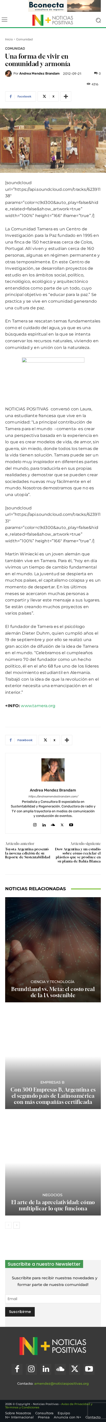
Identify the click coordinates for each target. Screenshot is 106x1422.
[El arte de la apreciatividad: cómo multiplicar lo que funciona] (53, 1163)
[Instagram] (35, 824)
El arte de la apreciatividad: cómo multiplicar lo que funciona (53, 1205)
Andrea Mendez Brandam (39, 73)
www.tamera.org (38, 705)
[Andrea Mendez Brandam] (9, 73)
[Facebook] (17, 1369)
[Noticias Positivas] (53, 20)
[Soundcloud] (53, 824)
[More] (65, 96)
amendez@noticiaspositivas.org (61, 1383)
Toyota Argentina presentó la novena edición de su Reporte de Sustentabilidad (27, 853)
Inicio (9, 39)
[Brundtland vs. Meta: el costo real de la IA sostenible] (53, 949)
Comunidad (24, 39)
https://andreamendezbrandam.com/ (53, 796)
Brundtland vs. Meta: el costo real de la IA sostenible (53, 992)
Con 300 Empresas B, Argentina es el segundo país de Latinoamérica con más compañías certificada (53, 1095)
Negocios (52, 1195)
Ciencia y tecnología (52, 982)
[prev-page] (8, 1225)
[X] (62, 824)
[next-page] (16, 1225)
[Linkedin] (44, 824)
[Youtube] (71, 824)
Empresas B (52, 1082)
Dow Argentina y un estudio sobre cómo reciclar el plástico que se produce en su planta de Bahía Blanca (78, 855)
